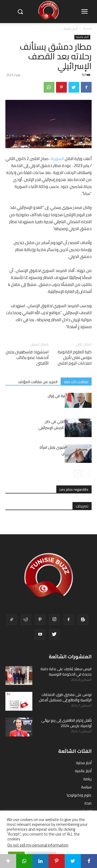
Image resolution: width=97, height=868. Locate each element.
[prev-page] (86, 473)
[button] (20, 11)
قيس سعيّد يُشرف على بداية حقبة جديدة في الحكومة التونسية (66, 671)
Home (87, 29)
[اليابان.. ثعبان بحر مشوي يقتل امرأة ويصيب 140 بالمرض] (78, 453)
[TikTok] (11, 619)
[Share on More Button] (8, 861)
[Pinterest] (61, 87)
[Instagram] (54, 619)
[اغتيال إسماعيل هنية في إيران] (78, 400)
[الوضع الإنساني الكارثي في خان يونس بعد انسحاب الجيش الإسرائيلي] (78, 428)
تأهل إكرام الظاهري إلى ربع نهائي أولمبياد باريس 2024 (66, 723)
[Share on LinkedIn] (40, 861)
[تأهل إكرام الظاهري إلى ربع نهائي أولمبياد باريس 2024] (18, 727)
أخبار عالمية (71, 29)
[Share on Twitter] (73, 861)
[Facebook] (86, 87)
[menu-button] (84, 12)
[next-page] (77, 473)
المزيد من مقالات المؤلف (37, 381)
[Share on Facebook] (89, 861)
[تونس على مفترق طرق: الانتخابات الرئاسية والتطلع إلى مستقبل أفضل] (18, 701)
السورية (57, 158)
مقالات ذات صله (76, 381)
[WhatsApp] (49, 87)
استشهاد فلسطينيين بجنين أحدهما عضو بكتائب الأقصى (27, 357)
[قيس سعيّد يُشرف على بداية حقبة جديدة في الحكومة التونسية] (18, 675)
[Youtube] (40, 634)
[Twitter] (73, 87)
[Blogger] (83, 619)
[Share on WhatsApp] (24, 861)
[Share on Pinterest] (56, 861)
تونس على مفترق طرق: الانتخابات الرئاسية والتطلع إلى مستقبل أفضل (65, 697)
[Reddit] (25, 619)
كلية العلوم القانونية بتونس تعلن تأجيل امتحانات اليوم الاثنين (75, 357)
